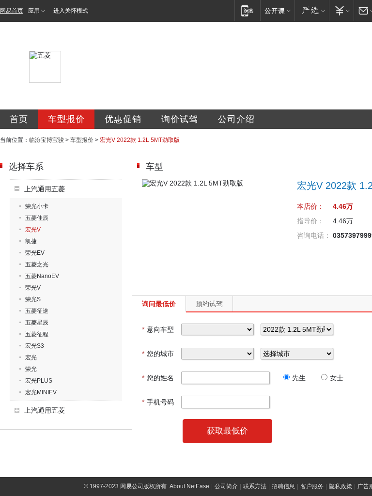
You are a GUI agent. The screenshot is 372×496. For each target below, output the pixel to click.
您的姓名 (158, 378)
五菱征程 (36, 334)
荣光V (33, 287)
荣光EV (35, 252)
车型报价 (66, 119)
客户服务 (312, 486)
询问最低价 (159, 304)
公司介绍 (236, 119)
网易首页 (11, 10)
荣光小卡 (36, 206)
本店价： (310, 206)
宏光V (33, 229)
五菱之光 (36, 264)
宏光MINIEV (41, 392)
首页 (19, 119)
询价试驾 (179, 119)
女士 (336, 378)
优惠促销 (123, 119)
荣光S (33, 299)
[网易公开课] (277, 10)
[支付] (341, 10)
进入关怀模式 (70, 10)
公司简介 (226, 486)
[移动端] (247, 10)
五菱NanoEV (42, 276)
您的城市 (158, 353)
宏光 (31, 357)
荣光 (31, 369)
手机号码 (158, 402)
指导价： (310, 221)
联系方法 (254, 486)
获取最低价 (227, 430)
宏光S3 (34, 345)
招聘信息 (283, 486)
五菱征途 (36, 311)
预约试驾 (209, 304)
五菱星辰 (36, 322)
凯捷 (31, 241)
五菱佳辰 (36, 218)
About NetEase (189, 486)
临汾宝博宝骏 (46, 140)
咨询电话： (314, 235)
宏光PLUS (38, 380)
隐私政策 (340, 486)
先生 (299, 378)
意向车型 (158, 329)
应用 (34, 10)
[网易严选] (311, 10)
